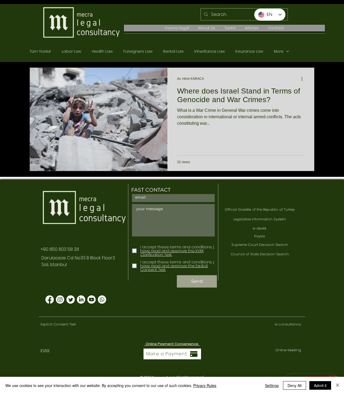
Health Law (102, 51)
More (279, 51)
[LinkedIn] (81, 299)
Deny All (295, 385)
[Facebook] (49, 299)
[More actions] (303, 79)
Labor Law (71, 51)
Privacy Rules (204, 385)
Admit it (320, 385)
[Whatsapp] (102, 299)
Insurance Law (249, 51)
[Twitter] (70, 299)
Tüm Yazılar (40, 51)
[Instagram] (60, 299)
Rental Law (173, 51)
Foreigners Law (137, 51)
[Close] (337, 385)
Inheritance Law (209, 51)
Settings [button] (272, 385)
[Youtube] (91, 299)
